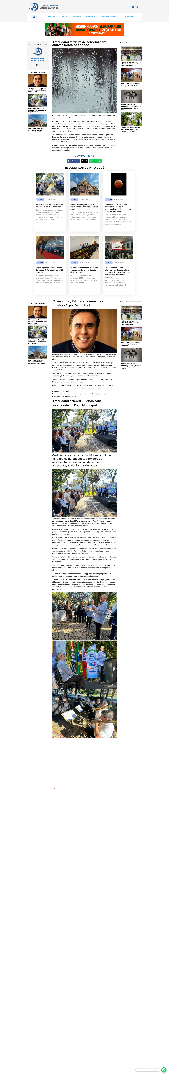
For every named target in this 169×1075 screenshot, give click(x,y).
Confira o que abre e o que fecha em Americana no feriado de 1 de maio (130, 129)
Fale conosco (129, 17)
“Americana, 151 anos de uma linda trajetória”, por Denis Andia (37, 90)
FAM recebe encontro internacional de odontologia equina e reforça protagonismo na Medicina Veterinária (118, 271)
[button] (73, 161)
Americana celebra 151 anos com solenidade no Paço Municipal (37, 110)
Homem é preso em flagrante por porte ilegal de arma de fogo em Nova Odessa (131, 107)
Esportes (77, 17)
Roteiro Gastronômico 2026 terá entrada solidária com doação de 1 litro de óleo (84, 270)
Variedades (90, 17)
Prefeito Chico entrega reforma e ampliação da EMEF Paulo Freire (130, 64)
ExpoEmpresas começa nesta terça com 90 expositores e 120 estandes (49, 270)
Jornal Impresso (109, 17)
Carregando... (58, 789)
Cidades (65, 17)
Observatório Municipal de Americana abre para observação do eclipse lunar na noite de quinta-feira (118, 208)
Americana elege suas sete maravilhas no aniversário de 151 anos (36, 130)
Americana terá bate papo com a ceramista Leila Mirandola (130, 85)
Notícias (51, 17)
